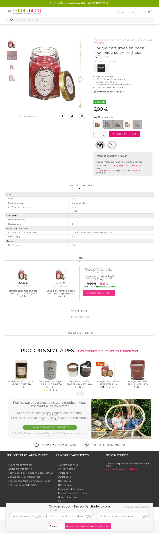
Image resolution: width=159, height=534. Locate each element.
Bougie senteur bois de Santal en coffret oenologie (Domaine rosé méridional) (20, 385)
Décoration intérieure (106, 40)
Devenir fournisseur (68, 497)
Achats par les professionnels (24, 476)
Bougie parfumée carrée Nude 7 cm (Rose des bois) (137, 384)
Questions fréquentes (20, 468)
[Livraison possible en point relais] (100, 145)
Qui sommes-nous (68, 464)
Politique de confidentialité (23, 485)
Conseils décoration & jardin (73, 493)
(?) (33, 516)
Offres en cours (66, 468)
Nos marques (65, 485)
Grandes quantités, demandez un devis (29, 480)
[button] (104, 132)
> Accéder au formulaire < (121, 469)
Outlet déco (64, 476)
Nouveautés (64, 480)
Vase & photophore (132, 40)
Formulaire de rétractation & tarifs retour (30, 472)
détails (54, 509)
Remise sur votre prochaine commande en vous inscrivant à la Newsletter (49, 404)
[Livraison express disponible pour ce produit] (112, 145)
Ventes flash (64, 472)
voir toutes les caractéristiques (110, 92)
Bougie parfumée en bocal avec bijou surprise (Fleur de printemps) (108, 385)
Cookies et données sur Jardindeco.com (79, 506)
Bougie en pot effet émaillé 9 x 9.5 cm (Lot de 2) (79, 384)
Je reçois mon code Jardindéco (50, 427)
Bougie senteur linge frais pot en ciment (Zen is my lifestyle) (50, 384)
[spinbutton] (100, 134)
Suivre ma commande (20, 464)
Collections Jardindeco (70, 489)
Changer (137, 161)
